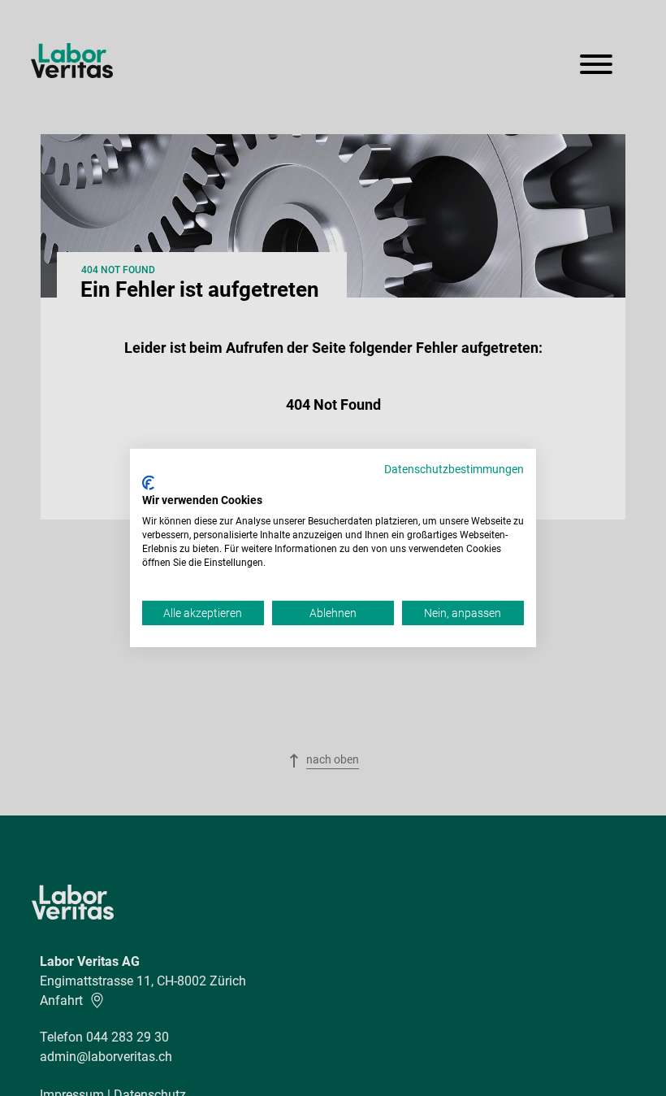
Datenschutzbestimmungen (454, 469)
